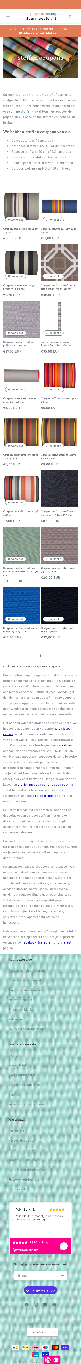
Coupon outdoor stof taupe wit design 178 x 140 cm (58, 287)
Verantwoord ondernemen (27, 1104)
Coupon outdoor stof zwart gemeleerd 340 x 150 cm (58, 513)
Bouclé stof (16, 1189)
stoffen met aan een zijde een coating (45, 784)
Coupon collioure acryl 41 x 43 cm (58, 400)
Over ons (14, 1055)
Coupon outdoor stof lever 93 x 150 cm (58, 569)
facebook (29, 942)
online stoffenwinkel (26, 111)
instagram (45, 942)
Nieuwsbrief (17, 1065)
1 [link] (29, 655)
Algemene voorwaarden (25, 990)
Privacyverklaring (21, 1009)
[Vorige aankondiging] (7, 4)
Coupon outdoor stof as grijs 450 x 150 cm (18, 343)
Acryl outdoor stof (21, 1150)
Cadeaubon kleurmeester (26, 970)
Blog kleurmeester (22, 1075)
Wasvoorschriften (21, 1000)
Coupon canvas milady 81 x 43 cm (58, 230)
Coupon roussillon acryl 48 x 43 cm (21, 513)
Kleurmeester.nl (34, 1361)
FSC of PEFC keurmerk (25, 1160)
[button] (8, 16)
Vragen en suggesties (24, 1085)
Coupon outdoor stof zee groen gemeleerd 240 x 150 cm (20, 571)
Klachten (15, 1094)
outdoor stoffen (46, 795)
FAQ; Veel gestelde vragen (27, 1029)
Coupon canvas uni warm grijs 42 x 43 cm (19, 400)
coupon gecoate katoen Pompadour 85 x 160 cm (56, 343)
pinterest (64, 942)
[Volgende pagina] (51, 655)
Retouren (15, 1019)
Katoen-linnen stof (22, 1140)
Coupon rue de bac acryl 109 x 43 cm (21, 230)
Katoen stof (17, 1131)
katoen (66, 745)
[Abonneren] (62, 1275)
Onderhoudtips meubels (25, 980)
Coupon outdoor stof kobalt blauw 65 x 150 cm (21, 629)
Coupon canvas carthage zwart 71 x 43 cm (18, 287)
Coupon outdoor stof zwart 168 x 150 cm (58, 629)
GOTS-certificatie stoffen (27, 1169)
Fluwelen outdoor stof (24, 1179)
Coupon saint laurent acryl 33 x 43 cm (20, 456)
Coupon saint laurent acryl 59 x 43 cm (58, 456)
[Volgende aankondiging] (73, 4)
